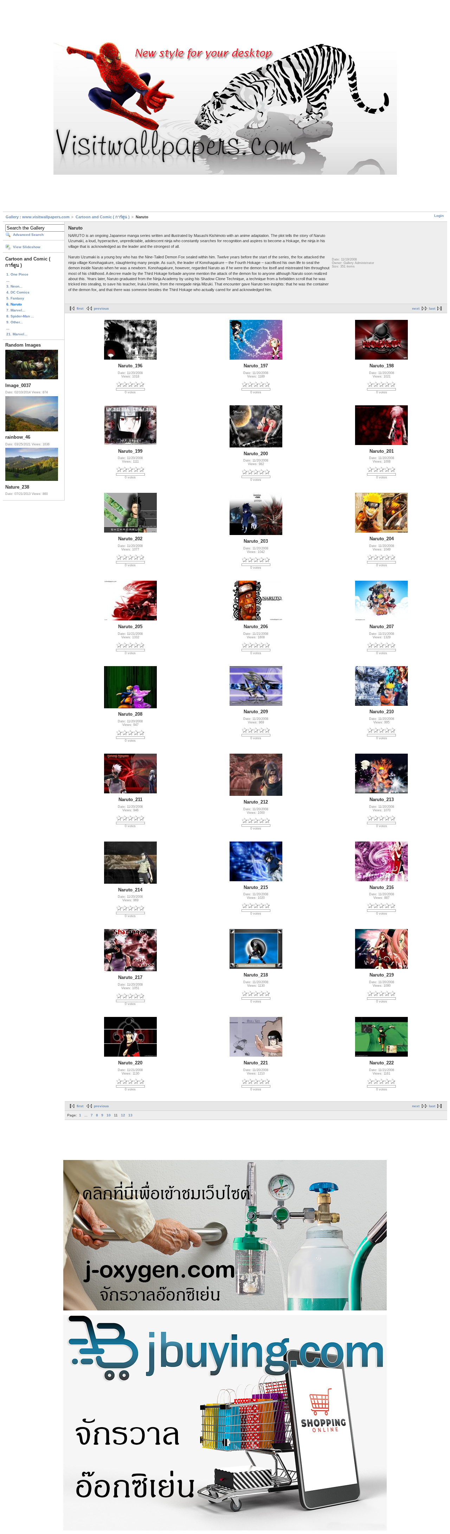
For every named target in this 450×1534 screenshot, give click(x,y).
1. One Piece (17, 274)
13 (130, 1115)
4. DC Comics (18, 292)
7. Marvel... (15, 310)
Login (439, 216)
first (80, 308)
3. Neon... (14, 286)
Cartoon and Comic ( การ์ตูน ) (103, 217)
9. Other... (14, 322)
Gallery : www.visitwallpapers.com (38, 217)
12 (123, 1115)
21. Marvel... (16, 334)
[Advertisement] (225, 22)
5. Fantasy (15, 298)
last (432, 308)
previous (101, 308)
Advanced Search (28, 235)
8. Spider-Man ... (20, 316)
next (415, 308)
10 (109, 1115)
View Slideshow (26, 247)
